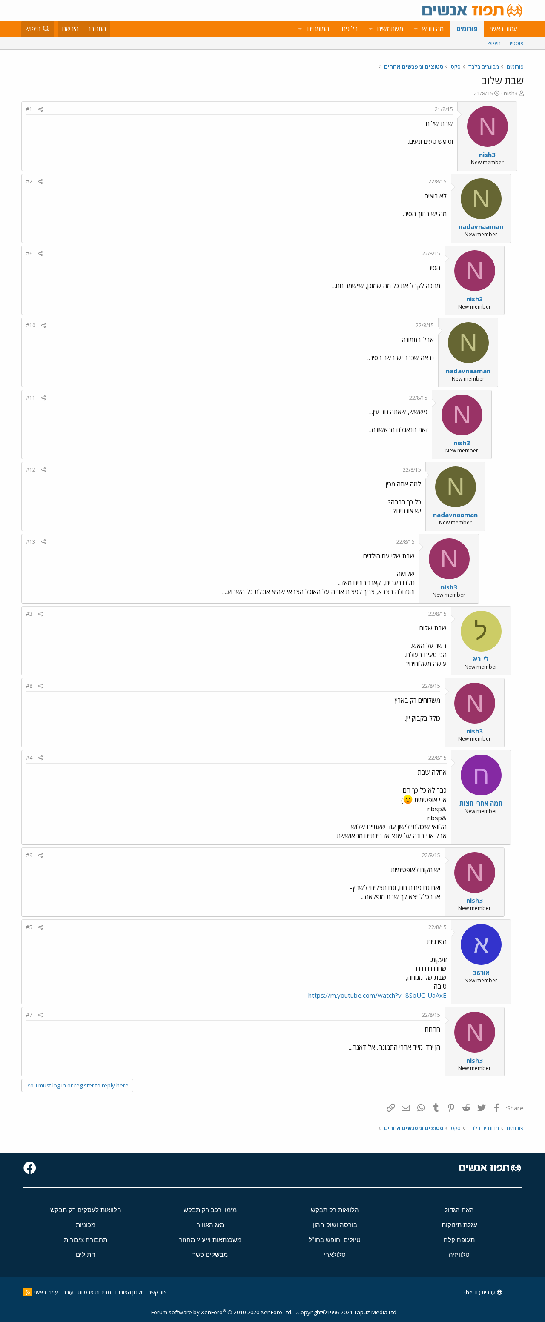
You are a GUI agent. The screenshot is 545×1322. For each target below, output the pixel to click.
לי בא (481, 659)
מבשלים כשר (210, 1254)
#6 (29, 253)
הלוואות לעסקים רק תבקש (85, 1209)
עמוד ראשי (503, 28)
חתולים (85, 1254)
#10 (30, 325)
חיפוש (494, 43)
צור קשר (157, 1292)
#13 (30, 541)
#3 (29, 614)
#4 (29, 757)
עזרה (68, 1292)
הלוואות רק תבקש (335, 1209)
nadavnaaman (481, 226)
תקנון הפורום (129, 1292)
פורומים (467, 28)
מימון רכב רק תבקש (210, 1209)
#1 (29, 109)
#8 (29, 686)
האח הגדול (459, 1209)
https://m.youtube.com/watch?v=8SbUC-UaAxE (377, 995)
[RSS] (27, 1292)
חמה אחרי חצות (480, 803)
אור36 (481, 972)
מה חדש (433, 28)
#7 (29, 1015)
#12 (30, 469)
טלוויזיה (459, 1254)
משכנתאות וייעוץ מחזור (210, 1239)
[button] (416, 29)
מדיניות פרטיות (94, 1292)
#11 (30, 397)
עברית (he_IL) (480, 1292)
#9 (29, 855)
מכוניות (85, 1224)
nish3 (511, 93)
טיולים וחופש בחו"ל (335, 1239)
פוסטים (516, 43)
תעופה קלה (459, 1239)
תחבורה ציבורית (85, 1239)
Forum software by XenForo (222, 1312)
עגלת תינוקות (459, 1224)
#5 (29, 927)
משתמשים (390, 28)
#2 (29, 181)
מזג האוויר (210, 1224)
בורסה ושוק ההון (335, 1224)
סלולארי (335, 1254)
